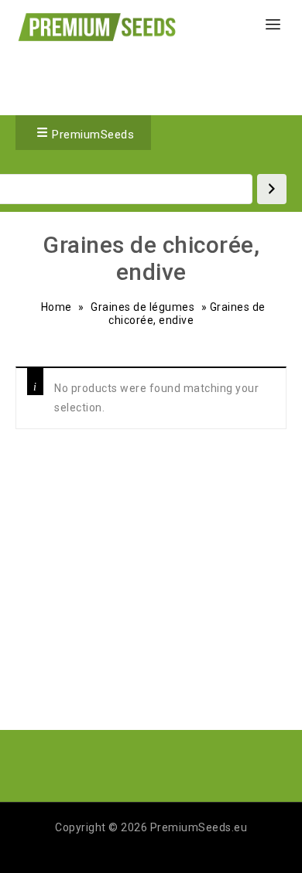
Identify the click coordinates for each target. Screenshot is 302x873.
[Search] (272, 189)
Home (56, 307)
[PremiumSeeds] (96, 26)
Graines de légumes (142, 307)
